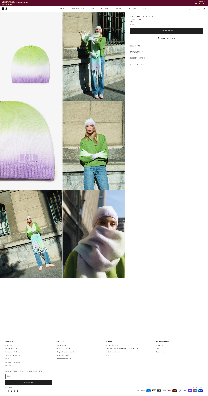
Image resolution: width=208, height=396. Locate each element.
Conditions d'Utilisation (63, 359)
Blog (107, 355)
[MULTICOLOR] (130, 24)
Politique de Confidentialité (65, 352)
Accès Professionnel (112, 352)
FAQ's (7, 359)
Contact (8, 366)
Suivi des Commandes (12, 355)
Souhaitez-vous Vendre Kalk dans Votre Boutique (122, 349)
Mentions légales (61, 345)
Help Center (9, 345)
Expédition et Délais (12, 349)
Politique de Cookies (62, 355)
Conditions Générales (63, 349)
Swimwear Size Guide (12, 362)
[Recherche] (188, 8)
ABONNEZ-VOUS (29, 382)
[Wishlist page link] (194, 9)
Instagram (159, 345)
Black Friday (160, 352)
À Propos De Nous (112, 345)
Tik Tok (158, 349)
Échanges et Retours (12, 352)
